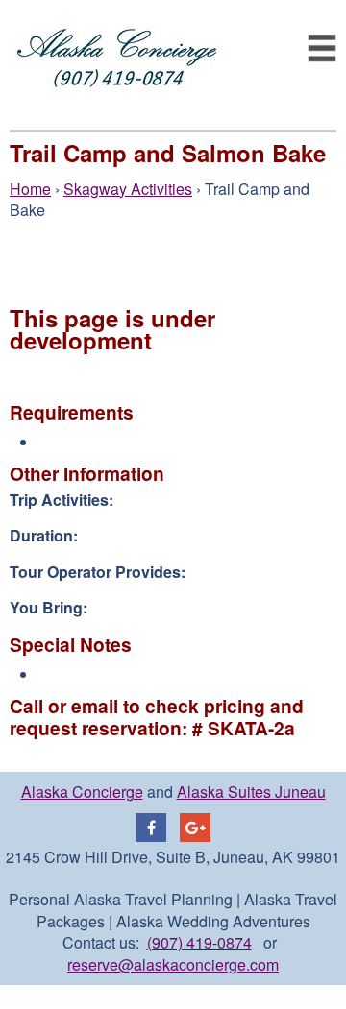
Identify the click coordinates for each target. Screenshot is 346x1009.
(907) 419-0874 (199, 942)
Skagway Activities (127, 189)
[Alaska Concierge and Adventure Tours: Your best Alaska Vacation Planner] (118, 114)
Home (30, 189)
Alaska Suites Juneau (251, 792)
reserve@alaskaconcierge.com (173, 964)
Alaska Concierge (82, 792)
